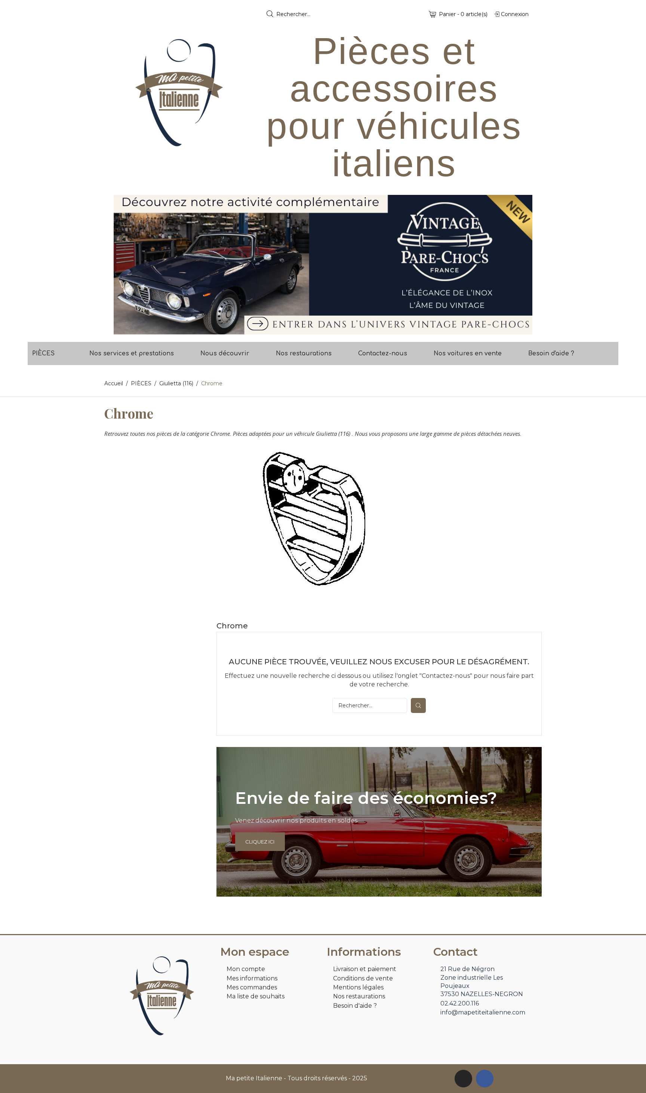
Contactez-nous (382, 353)
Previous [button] (125, 265)
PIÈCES (43, 353)
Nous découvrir (224, 353)
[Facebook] (484, 1078)
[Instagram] (463, 1078)
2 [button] (326, 329)
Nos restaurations (304, 353)
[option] (323, 264)
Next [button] (521, 265)
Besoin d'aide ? (551, 353)
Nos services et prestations (131, 353)
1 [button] (319, 329)
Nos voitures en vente (468, 353)
